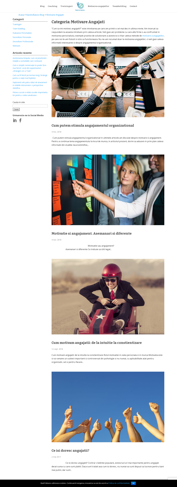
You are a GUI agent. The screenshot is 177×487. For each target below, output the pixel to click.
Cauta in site (19, 102)
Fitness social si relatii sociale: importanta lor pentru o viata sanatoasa (30, 93)
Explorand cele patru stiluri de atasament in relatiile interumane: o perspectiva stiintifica (30, 85)
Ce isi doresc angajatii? (70, 451)
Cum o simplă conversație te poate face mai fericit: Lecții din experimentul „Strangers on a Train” (29, 68)
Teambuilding (119, 6)
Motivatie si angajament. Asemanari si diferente (92, 233)
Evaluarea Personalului (22, 33)
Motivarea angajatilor (98, 6)
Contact (133, 6)
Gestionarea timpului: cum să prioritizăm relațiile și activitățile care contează (30, 59)
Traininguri (67, 6)
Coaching (52, 6)
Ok (133, 483)
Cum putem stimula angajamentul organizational (93, 126)
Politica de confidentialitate (119, 483)
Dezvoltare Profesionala (23, 41)
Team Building (19, 28)
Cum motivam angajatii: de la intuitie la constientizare (97, 343)
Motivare (16, 46)
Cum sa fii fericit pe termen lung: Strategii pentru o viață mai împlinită (30, 76)
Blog (42, 6)
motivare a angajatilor (153, 35)
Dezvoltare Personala (22, 37)
